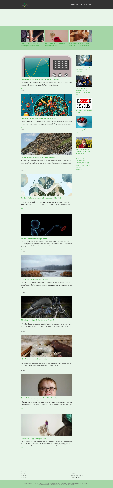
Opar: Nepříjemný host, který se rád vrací (34, 279)
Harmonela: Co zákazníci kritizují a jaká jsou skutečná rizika (40, 118)
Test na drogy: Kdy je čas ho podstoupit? (34, 439)
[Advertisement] (56, 17)
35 (59, 458)
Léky (81, 4)
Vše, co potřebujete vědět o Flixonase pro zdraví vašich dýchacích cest (84, 151)
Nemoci (85, 4)
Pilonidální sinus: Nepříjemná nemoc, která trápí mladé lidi (40, 79)
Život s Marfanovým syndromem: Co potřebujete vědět (39, 398)
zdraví (22, 88)
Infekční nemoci (75, 4)
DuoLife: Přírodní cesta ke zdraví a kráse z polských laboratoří (41, 198)
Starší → (70, 458)
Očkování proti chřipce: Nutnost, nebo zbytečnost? (37, 320)
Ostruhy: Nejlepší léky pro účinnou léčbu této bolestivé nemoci (83, 131)
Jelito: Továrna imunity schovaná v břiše (34, 359)
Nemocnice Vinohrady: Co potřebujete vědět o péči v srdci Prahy (83, 69)
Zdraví (90, 4)
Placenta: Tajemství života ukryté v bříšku (34, 239)
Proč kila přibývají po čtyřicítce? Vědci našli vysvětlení (38, 157)
